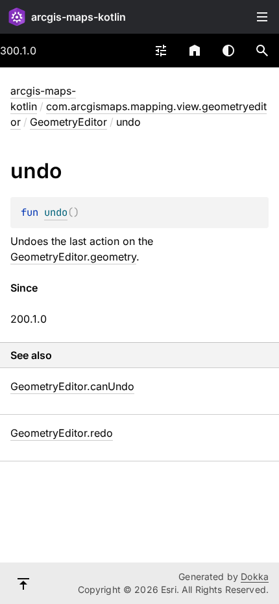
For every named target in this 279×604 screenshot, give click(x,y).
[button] (262, 50)
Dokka (255, 576)
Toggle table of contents (262, 17)
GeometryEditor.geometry (73, 256)
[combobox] (161, 50)
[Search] (262, 50)
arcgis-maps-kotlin (78, 16)
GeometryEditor (68, 121)
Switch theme (228, 50)
